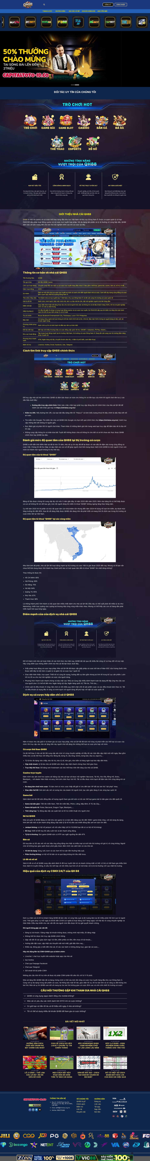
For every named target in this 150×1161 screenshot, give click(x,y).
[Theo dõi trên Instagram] (33, 1109)
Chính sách (81, 1104)
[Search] (44, 5)
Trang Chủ (47, 11)
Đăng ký (97, 1101)
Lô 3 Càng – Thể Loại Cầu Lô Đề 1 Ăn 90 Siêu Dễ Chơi (35, 1075)
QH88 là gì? (81, 1101)
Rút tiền (97, 1112)
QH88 (25, 219)
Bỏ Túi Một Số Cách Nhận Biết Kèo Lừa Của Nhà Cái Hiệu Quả (115, 1075)
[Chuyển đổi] (25, 996)
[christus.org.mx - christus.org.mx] (31, 4)
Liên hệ (79, 1109)
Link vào (97, 1104)
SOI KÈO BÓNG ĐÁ (88, 11)
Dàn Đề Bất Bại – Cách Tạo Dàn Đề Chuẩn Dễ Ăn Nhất (88, 1075)
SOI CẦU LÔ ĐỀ (74, 11)
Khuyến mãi (81, 1112)
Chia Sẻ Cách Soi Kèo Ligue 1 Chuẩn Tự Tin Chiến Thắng (61, 1045)
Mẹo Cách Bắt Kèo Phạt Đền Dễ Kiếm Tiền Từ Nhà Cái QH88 (61, 1075)
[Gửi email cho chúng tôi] (39, 1109)
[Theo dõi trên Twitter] (36, 1109)
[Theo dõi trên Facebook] (29, 1109)
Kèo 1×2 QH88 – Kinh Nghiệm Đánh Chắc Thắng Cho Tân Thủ (115, 1045)
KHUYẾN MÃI (102, 11)
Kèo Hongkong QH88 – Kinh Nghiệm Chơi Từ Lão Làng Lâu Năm (88, 1045)
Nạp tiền (97, 1109)
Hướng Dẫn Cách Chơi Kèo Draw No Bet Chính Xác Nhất (35, 1045)
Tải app (97, 1107)
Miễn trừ (80, 1107)
